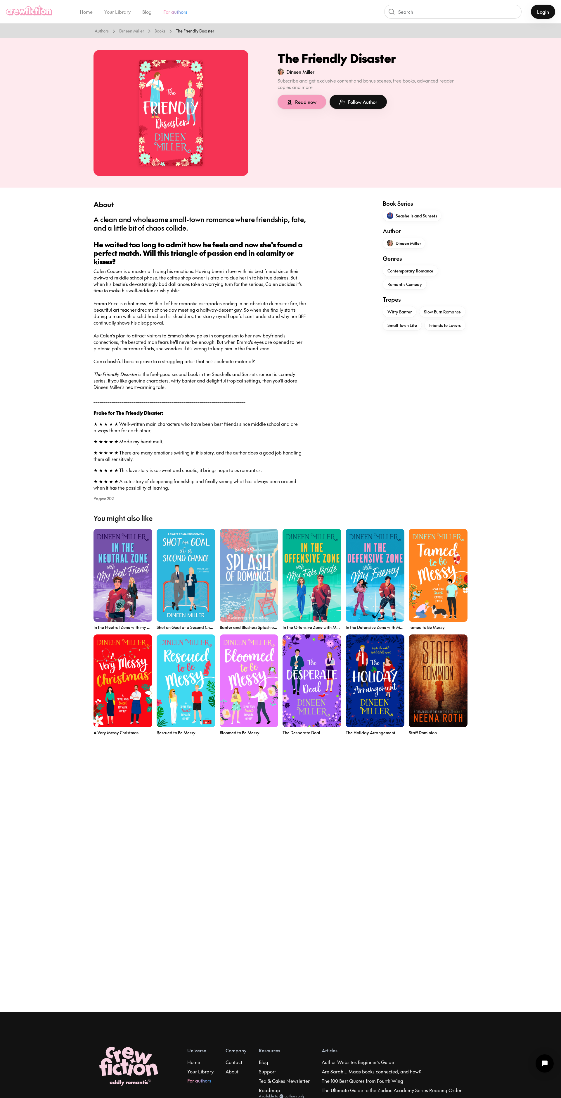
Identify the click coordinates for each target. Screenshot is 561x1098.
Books (160, 31)
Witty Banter (399, 312)
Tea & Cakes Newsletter (284, 1081)
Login (543, 11)
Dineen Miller (131, 31)
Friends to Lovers (445, 325)
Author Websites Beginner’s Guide (358, 1062)
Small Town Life (402, 325)
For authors (175, 11)
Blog (147, 11)
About (232, 1071)
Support (267, 1071)
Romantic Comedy (404, 284)
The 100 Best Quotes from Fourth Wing (362, 1081)
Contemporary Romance (410, 271)
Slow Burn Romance (442, 312)
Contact (234, 1062)
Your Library (117, 11)
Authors (102, 31)
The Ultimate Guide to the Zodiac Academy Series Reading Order (392, 1090)
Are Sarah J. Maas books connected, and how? (371, 1071)
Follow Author (362, 102)
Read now (305, 102)
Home (86, 11)
